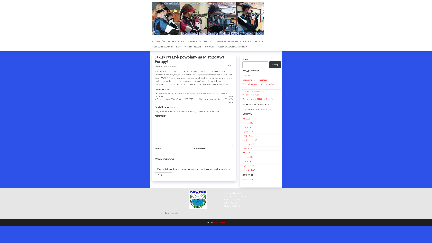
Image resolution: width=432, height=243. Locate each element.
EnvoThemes (219, 222)
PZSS (178, 47)
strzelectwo (224, 93)
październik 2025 (249, 140)
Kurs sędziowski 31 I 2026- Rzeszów (257, 99)
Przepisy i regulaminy (162, 47)
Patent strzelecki (193, 47)
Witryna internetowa (164, 159)
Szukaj (245, 59)
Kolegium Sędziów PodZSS (201, 41)
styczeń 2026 (248, 131)
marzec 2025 (247, 157)
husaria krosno (163, 93)
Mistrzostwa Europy (183, 93)
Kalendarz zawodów (228, 41)
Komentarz (160, 116)
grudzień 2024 (248, 170)
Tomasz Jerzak (172, 67)
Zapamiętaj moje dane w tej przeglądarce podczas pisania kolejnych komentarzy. (193, 169)
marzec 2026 (247, 123)
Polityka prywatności (169, 213)
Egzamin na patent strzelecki (254, 80)
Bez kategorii (166, 89)
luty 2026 (246, 127)
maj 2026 (246, 118)
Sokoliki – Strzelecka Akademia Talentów (226, 47)
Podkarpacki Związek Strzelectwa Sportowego (203, 93)
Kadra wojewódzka (253, 41)
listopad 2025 (248, 135)
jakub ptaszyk (172, 93)
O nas (171, 41)
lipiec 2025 (247, 148)
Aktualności (158, 41)
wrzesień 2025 (248, 144)
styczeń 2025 (248, 165)
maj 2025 (246, 152)
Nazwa (158, 148)
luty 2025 (246, 161)
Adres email (200, 148)
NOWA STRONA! (250, 75)
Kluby (181, 41)
